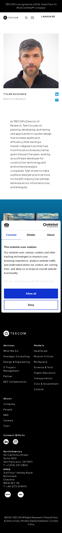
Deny (31, 304)
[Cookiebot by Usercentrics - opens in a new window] (43, 225)
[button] (32, 17)
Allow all (31, 293)
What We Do (10, 351)
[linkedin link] (57, 94)
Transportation (43, 378)
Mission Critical (43, 356)
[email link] (57, 100)
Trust (6, 426)
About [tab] (51, 234)
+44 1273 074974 (16, 486)
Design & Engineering (16, 362)
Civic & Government (46, 384)
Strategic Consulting (16, 356)
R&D (6, 415)
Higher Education (44, 373)
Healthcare (41, 351)
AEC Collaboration (15, 382)
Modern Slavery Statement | (35, 521)
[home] (10, 17)
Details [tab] (31, 234)
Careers (8, 420)
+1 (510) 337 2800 (17, 465)
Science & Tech (43, 367)
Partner (8, 376)
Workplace (41, 362)
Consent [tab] (11, 234)
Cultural (39, 389)
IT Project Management (11, 369)
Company (9, 404)
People (7, 409)
